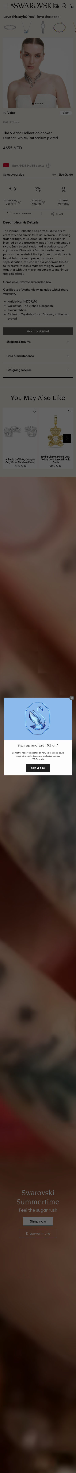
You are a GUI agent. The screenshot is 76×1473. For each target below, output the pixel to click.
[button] (71, 698)
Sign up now (38, 767)
